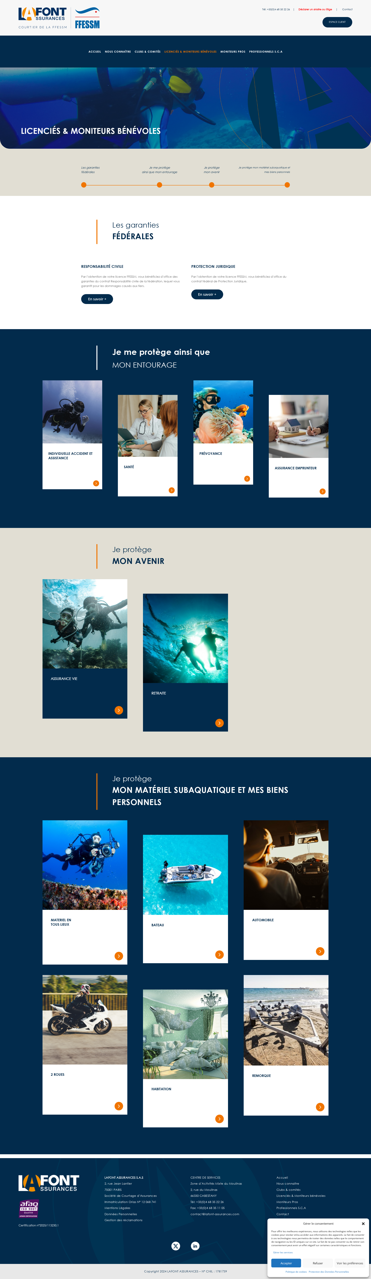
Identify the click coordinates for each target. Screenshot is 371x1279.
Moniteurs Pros (232, 51)
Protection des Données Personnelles (329, 1271)
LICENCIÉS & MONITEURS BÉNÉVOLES (190, 51)
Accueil (94, 51)
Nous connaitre (288, 1183)
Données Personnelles (121, 1214)
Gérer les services (283, 1252)
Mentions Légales (117, 1208)
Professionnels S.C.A (266, 51)
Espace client (337, 22)
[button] (363, 1224)
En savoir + (97, 299)
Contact (347, 9)
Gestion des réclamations (124, 1220)
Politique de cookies (296, 1271)
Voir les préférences (350, 1263)
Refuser (318, 1263)
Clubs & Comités (148, 51)
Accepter (286, 1263)
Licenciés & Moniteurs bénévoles (301, 1195)
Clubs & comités (289, 1189)
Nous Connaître (118, 51)
